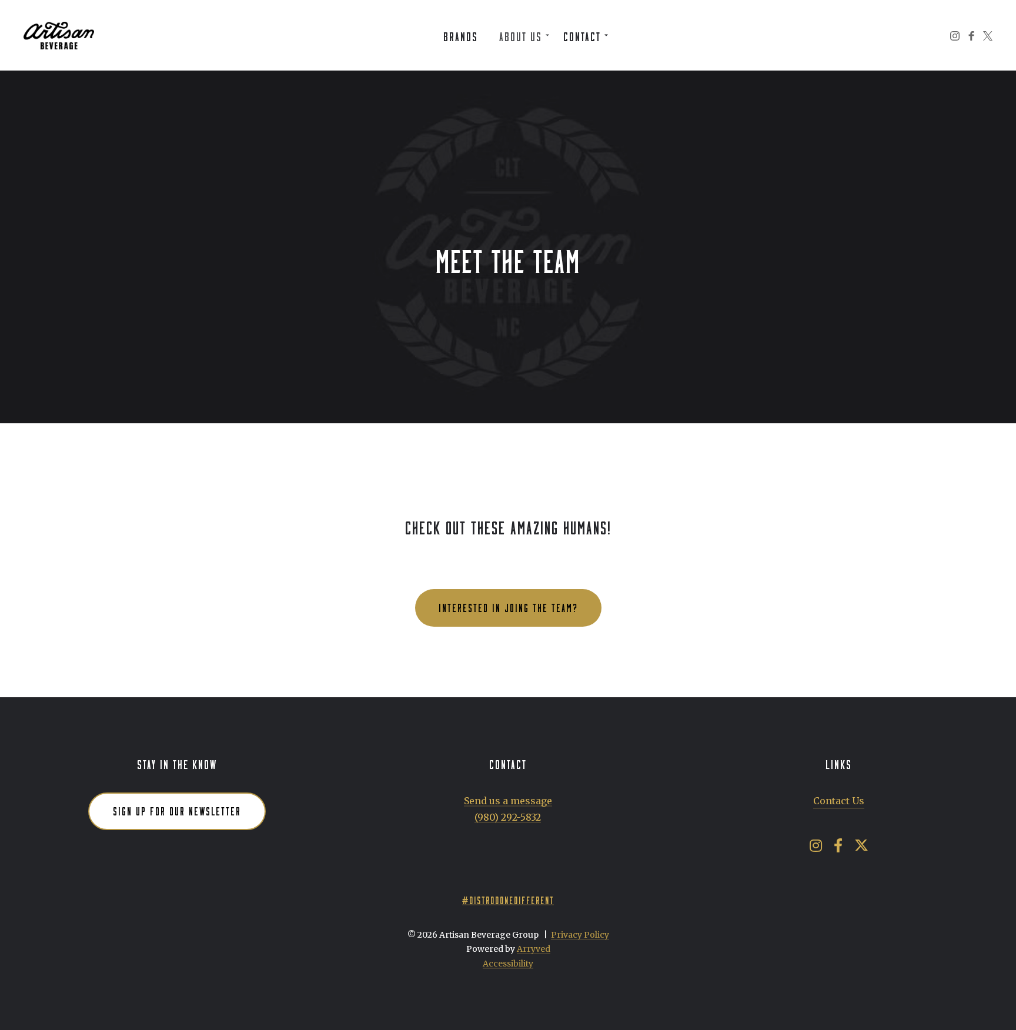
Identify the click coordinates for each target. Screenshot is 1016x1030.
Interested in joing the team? (508, 606)
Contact (582, 34)
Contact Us (838, 801)
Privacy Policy (580, 934)
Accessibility (508, 963)
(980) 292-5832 (507, 817)
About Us (520, 34)
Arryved (533, 949)
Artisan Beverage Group (59, 35)
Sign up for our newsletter (177, 809)
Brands (460, 34)
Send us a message (508, 801)
